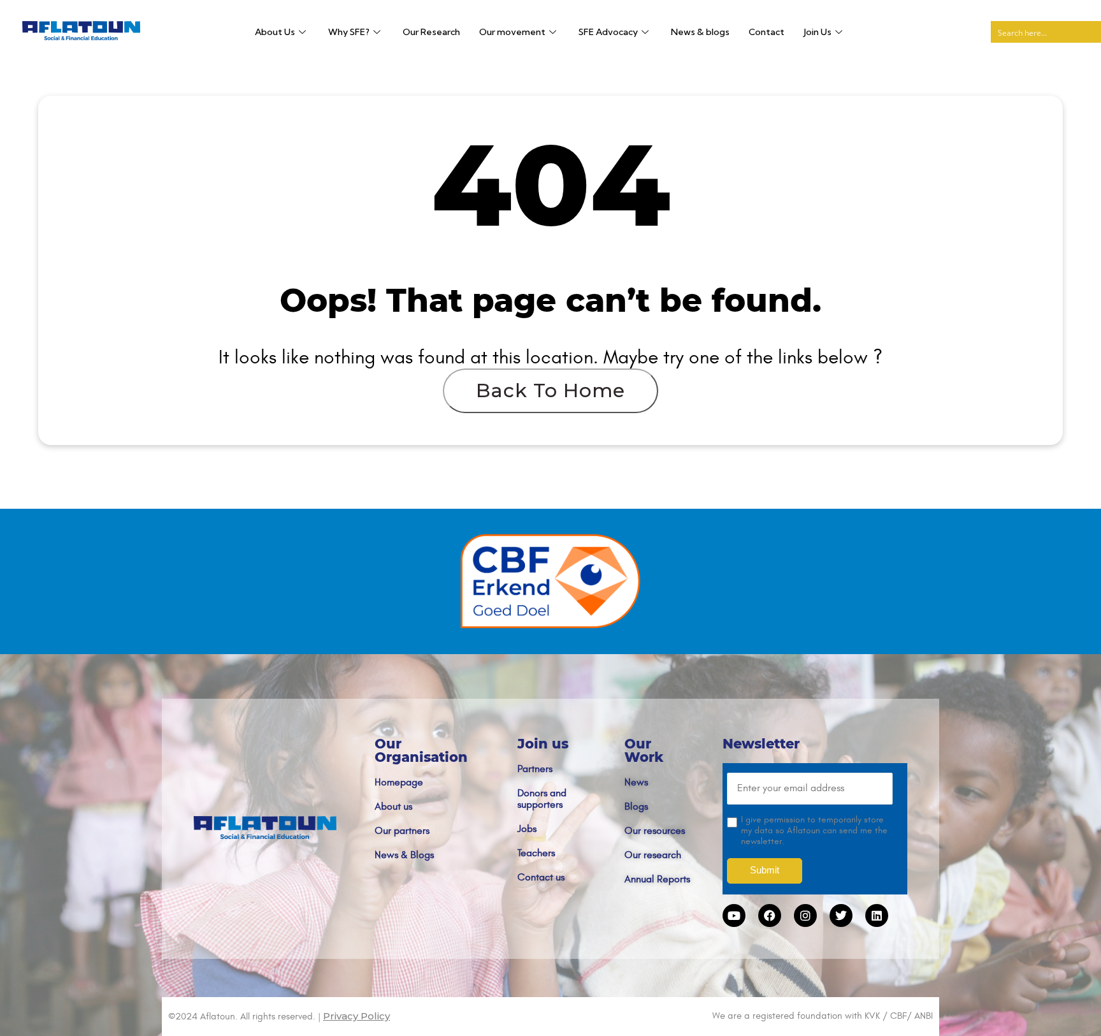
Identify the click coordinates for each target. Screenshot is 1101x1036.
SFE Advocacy (608, 32)
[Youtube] (734, 915)
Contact (766, 32)
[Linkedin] (876, 915)
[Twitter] (841, 915)
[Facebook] (769, 915)
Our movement (512, 32)
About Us (275, 32)
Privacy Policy (356, 1016)
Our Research (431, 32)
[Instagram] (805, 915)
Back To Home (550, 390)
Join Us (817, 32)
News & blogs (700, 32)
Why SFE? (349, 32)
